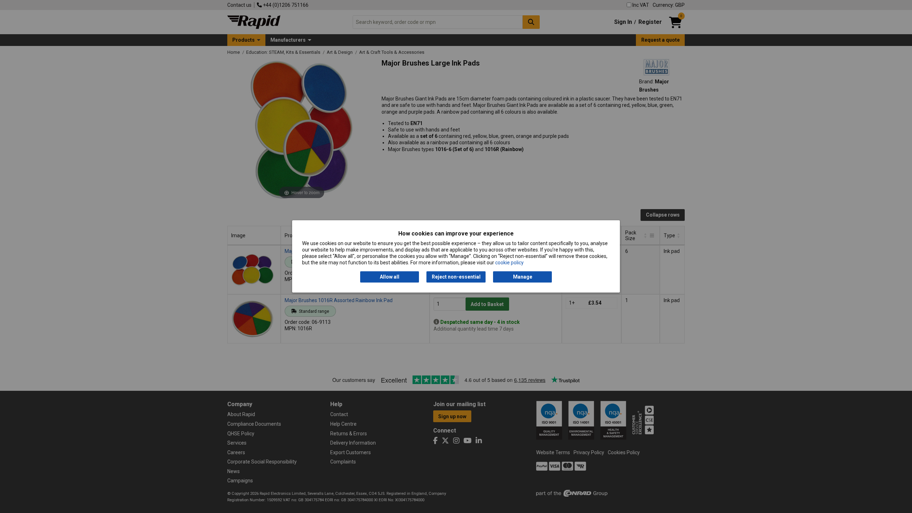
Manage (522, 277)
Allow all (389, 277)
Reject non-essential (456, 277)
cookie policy (509, 263)
